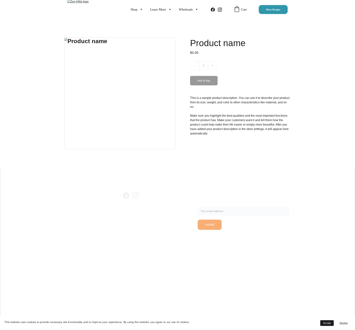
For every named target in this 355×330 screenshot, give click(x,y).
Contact (126, 218)
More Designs (273, 9)
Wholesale (186, 9)
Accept (327, 323)
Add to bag (203, 80)
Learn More (158, 9)
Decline (344, 323)
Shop (134, 9)
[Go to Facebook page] (214, 10)
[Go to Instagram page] (220, 10)
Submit (209, 224)
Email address (207, 204)
